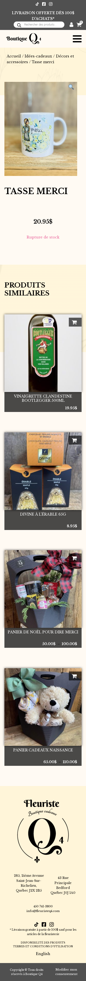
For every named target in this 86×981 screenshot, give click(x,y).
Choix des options (75, 558)
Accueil (14, 56)
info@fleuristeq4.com (43, 911)
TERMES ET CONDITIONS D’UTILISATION (43, 946)
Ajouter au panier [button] (75, 322)
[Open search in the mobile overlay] (39, 25)
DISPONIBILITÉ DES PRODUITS (43, 942)
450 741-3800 (43, 906)
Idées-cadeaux (38, 56)
